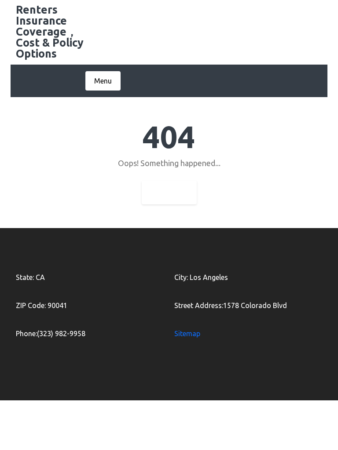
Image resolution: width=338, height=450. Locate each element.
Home (169, 192)
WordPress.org (264, 414)
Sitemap (187, 334)
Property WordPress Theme (152, 414)
